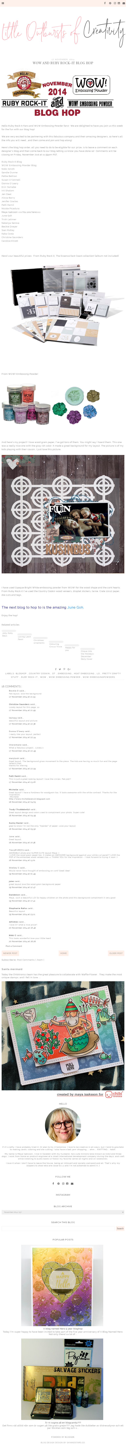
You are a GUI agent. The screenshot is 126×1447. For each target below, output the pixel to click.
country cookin (40, 674)
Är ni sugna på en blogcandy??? (63, 1422)
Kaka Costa (8, 234)
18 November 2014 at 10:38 (22, 843)
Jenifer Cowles (10, 201)
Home (63, 953)
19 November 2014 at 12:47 (22, 887)
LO (99, 674)
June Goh (7, 215)
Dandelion (15, 895)
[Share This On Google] (69, 669)
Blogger (69, 1437)
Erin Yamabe (9, 187)
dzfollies (14, 922)
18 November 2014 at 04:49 (22, 816)
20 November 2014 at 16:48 (22, 928)
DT (54, 674)
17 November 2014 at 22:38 (22, 724)
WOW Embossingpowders (99, 677)
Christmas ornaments (39, 641)
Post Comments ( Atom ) (30, 960)
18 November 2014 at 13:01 (22, 860)
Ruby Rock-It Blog (12, 162)
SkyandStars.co (76, 1443)
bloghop (21, 674)
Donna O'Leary (10, 183)
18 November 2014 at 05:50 (22, 829)
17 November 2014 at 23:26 (22, 782)
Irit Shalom (8, 190)
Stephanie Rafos (18, 908)
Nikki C (13, 935)
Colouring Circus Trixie (56, 645)
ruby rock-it (30, 677)
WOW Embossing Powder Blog (19, 165)
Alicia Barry (8, 198)
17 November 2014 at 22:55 (22, 769)
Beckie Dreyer (10, 226)
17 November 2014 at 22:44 (22, 737)
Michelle (14, 790)
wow (43, 677)
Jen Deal (6, 194)
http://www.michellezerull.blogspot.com (29, 799)
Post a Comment (14, 946)
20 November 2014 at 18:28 (22, 941)
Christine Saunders (12, 237)
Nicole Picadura (11, 208)
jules (12, 881)
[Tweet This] (60, 669)
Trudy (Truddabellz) (20, 810)
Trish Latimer (9, 219)
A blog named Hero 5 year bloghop (63, 1328)
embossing (65, 674)
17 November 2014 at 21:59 (22, 710)
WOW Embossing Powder (65, 677)
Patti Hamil (8, 205)
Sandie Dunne (10, 172)
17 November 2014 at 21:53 (22, 697)
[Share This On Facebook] (56, 669)
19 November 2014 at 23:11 (22, 914)
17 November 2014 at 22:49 (22, 751)
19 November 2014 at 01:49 (22, 874)
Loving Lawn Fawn (24, 638)
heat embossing (84, 674)
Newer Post (10, 953)
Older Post (116, 953)
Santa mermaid (12, 969)
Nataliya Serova (10, 223)
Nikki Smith (8, 169)
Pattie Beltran (9, 176)
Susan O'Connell (11, 180)
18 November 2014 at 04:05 (22, 802)
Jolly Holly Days (7, 634)
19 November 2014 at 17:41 (22, 901)
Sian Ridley (8, 230)
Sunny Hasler (16, 823)
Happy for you (70, 649)
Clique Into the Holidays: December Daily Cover (87, 655)
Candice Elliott (10, 241)
